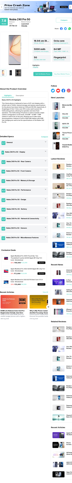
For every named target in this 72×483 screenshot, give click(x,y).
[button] (42, 74)
